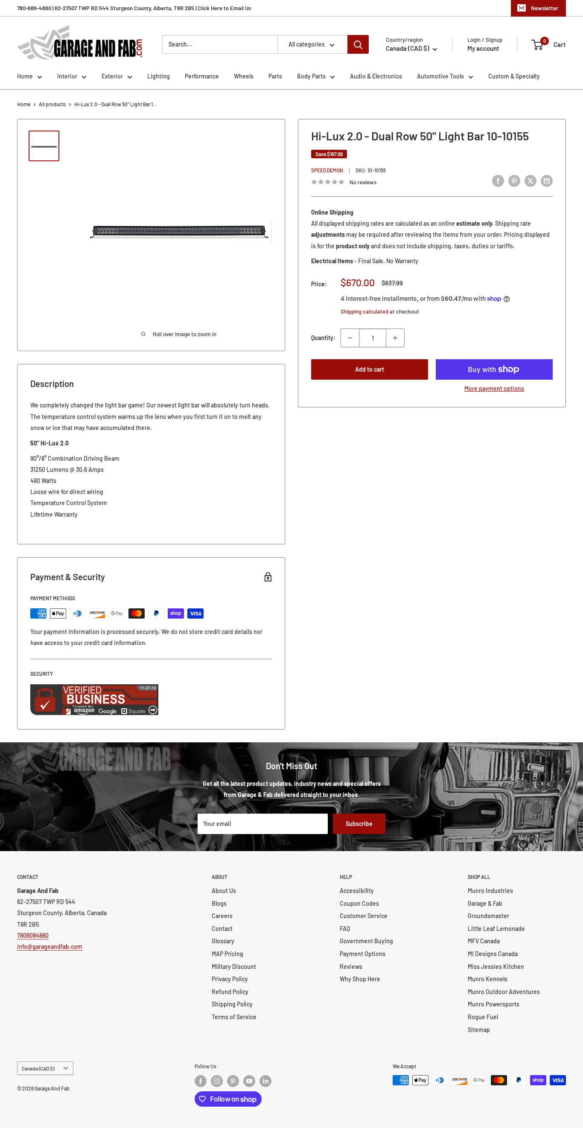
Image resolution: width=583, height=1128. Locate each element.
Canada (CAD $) (38, 1068)
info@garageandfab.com (49, 946)
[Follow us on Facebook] (201, 1081)
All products (52, 104)
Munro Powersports (493, 1004)
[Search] (358, 44)
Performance (202, 76)
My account (483, 48)
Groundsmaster (488, 915)
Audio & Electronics (376, 76)
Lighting (158, 76)
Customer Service (364, 915)
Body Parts (311, 76)
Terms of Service (234, 1016)
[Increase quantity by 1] (395, 338)
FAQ (345, 928)
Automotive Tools (440, 76)
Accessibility (357, 890)
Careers (222, 915)
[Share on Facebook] (498, 181)
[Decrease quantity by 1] (350, 338)
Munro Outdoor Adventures (504, 991)
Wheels (244, 76)
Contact (222, 928)
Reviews (351, 966)
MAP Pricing (227, 953)
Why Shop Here (360, 979)
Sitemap (479, 1029)
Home (25, 76)
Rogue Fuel (483, 1016)
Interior (67, 76)
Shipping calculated (364, 311)
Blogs (219, 903)
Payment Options (362, 953)
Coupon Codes (359, 903)
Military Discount (234, 966)
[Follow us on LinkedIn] (265, 1081)
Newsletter (544, 8)
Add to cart (369, 369)
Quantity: (323, 337)
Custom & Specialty (514, 76)
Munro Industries (490, 890)
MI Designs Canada (493, 953)
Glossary (223, 941)
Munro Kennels (487, 979)
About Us (224, 890)
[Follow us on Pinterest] (233, 1081)
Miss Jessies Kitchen (496, 966)
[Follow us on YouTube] (249, 1081)
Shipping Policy (232, 1004)
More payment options (494, 388)
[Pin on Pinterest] (514, 181)
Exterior (112, 76)
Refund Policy (230, 991)
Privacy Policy (230, 979)
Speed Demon (327, 171)
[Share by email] (547, 181)
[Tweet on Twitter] (530, 181)
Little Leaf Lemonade (496, 928)
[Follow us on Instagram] (217, 1081)
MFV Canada (484, 941)
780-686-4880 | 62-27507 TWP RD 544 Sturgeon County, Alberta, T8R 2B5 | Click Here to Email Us (134, 8)
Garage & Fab (485, 903)
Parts (275, 76)
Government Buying (366, 941)
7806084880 (33, 935)
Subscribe (359, 823)
